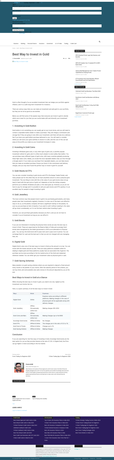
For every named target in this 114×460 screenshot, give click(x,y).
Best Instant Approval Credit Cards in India (24, 420)
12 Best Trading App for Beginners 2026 (60, 356)
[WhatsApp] (36, 351)
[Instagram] (16, 2)
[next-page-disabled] (14, 404)
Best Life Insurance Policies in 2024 (54, 430)
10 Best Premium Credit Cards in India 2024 (25, 425)
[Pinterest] (32, 351)
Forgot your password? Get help (21, 20)
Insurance (41, 43)
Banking (23, 43)
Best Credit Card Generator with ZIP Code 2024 (26, 435)
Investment (50, 43)
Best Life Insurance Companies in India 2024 (56, 425)
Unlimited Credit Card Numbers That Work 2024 (88, 91)
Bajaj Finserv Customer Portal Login (85, 113)
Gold (17, 48)
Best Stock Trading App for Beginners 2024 (87, 428)
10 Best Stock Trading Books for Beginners (87, 423)
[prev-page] (13, 404)
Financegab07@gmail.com (49, 456)
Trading (66, 43)
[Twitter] (19, 2)
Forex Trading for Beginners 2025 (21, 356)
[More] (47, 351)
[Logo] (12, 40)
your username (16, 11)
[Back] (41, 2)
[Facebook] (14, 2)
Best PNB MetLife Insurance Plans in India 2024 (57, 435)
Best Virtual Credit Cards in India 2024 (23, 423)
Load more (77, 84)
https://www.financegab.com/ (32, 366)
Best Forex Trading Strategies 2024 (85, 430)
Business (16, 43)
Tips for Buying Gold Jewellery (39, 398)
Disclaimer (99, 458)
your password (16, 16)
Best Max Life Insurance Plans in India (54, 433)
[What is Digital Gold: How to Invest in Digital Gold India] (21, 391)
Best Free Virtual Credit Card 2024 (22, 433)
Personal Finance (32, 43)
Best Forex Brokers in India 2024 (84, 433)
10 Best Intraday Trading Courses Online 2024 (88, 420)
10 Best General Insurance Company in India (56, 428)
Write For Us (85, 458)
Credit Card (73, 43)
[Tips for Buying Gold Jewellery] (41, 391)
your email (15, 28)
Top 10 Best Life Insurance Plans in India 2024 (57, 420)
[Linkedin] (17, 2)
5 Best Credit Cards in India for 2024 (23, 438)
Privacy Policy (77, 458)
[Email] (43, 351)
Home (13, 48)
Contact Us (92, 458)
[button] (100, 42)
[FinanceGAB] (19, 370)
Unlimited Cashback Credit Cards (22, 428)
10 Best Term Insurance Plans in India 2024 (56, 423)
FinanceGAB (17, 58)
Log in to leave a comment (19, 410)
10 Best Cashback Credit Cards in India (23, 430)
